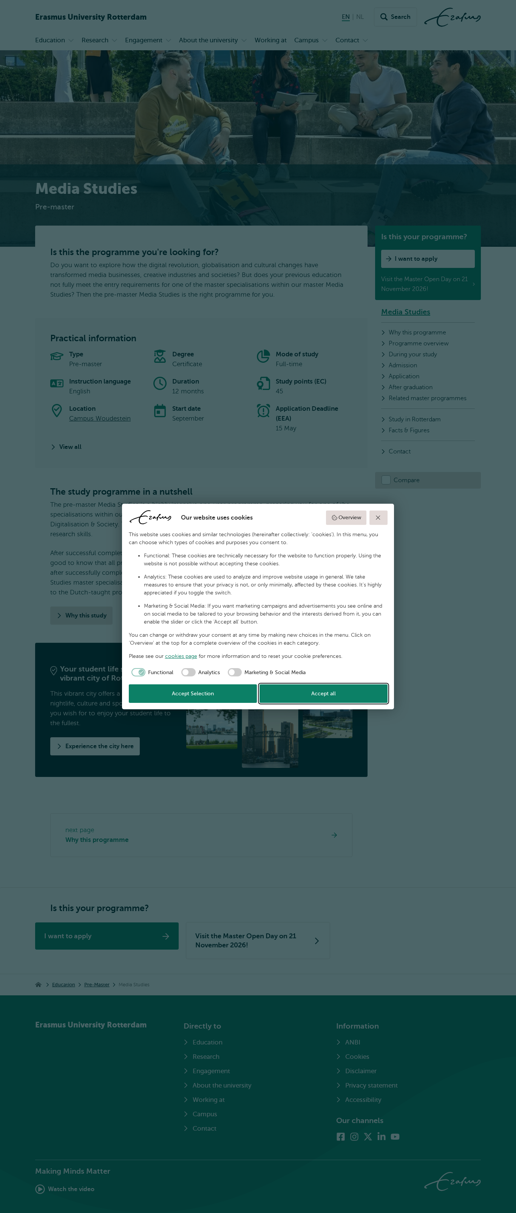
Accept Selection (193, 693)
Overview (349, 517)
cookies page (181, 656)
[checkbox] (151, 672)
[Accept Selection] (378, 518)
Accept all (323, 693)
